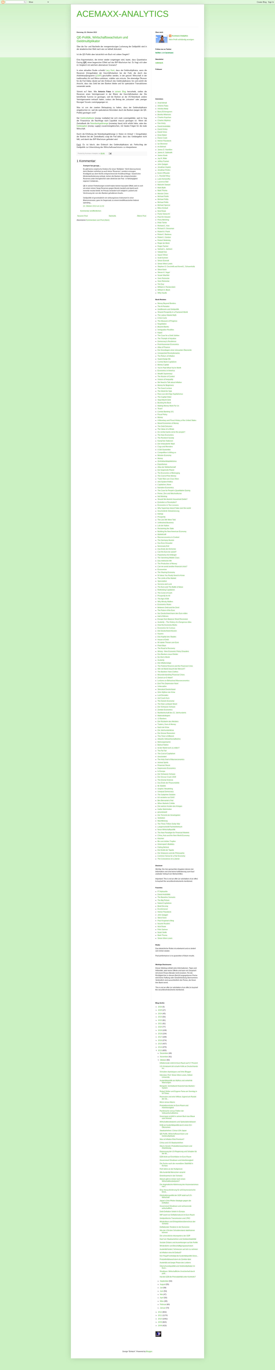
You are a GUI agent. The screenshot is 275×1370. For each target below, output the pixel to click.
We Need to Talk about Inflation (170, 382)
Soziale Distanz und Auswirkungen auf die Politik (179, 1243)
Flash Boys (162, 645)
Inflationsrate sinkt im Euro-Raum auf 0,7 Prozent (179, 1063)
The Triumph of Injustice (167, 339)
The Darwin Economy (166, 701)
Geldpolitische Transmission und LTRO (175, 1218)
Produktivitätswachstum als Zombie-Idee (175, 1259)
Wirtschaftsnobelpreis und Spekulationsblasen (178, 1122)
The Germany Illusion (166, 540)
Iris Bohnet (162, 147)
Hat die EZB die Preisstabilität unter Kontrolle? (178, 1277)
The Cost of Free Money (167, 476)
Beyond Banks (163, 327)
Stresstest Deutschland (166, 689)
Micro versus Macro (167, 1102)
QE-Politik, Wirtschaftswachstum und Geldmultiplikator (174, 1135)
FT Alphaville (163, 892)
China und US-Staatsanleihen (171, 1143)
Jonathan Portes (164, 170)
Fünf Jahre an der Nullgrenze (171, 1169)
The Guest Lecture (165, 388)
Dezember (164, 1053)
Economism (162, 570)
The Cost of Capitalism (166, 754)
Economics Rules (164, 604)
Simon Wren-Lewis (165, 264)
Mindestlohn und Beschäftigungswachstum (176, 1246)
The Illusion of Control (166, 377)
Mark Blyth (162, 188)
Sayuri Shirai (163, 255)
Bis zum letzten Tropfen (167, 841)
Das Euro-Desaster (165, 543)
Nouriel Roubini (164, 924)
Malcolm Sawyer (164, 185)
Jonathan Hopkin (164, 167)
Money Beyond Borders (167, 303)
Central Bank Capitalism (167, 362)
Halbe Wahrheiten (165, 809)
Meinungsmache (164, 742)
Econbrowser (163, 909)
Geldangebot (82, 126)
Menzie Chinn (163, 194)
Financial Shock (164, 765)
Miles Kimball (163, 208)
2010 (160, 1319)
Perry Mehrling (163, 220)
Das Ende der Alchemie (167, 549)
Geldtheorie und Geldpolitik (168, 309)
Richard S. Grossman (166, 229)
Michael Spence (164, 205)
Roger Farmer (163, 246)
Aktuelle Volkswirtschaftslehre (169, 739)
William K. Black (164, 290)
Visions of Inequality (165, 379)
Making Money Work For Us (168, 406)
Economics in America (166, 371)
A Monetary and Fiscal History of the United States (177, 420)
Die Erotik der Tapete (166, 850)
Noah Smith (162, 932)
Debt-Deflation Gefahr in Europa (172, 1212)
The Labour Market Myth (167, 315)
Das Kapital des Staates (167, 637)
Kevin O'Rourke (164, 173)
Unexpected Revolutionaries (169, 353)
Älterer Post (141, 216)
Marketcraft (162, 534)
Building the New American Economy (172, 532)
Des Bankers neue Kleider (168, 654)
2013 (160, 1050)
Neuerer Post (82, 216)
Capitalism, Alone (164, 485)
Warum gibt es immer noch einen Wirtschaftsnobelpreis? (172, 1180)
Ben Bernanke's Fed (165, 800)
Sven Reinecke (163, 278)
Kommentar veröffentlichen (90, 211)
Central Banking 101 (166, 412)
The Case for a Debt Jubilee (168, 336)
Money (160, 417)
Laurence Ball (163, 182)
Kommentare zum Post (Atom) (97, 220)
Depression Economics (167, 768)
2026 (160, 1007)
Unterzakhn (162, 686)
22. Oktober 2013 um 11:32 (93, 206)
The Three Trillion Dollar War (169, 824)
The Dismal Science (165, 780)
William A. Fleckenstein (166, 287)
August (163, 1284)
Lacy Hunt (110, 70)
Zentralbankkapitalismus (167, 461)
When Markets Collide (166, 803)
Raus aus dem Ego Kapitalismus (170, 394)
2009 (160, 1322)
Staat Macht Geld (164, 400)
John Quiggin (163, 164)
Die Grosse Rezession (166, 733)
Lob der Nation (163, 526)
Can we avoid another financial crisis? (172, 566)
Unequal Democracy (166, 792)
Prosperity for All (164, 596)
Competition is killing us (167, 453)
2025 (160, 1010)
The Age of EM (163, 599)
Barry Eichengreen (165, 112)
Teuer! (160, 409)
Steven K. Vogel (164, 272)
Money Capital (163, 365)
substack (159, 63)
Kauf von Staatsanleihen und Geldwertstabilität (178, 1239)
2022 (160, 1020)
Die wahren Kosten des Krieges (170, 806)
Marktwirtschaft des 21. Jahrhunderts (172, 713)
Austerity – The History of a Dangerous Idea (174, 622)
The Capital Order (164, 397)
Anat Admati (162, 103)
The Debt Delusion (165, 426)
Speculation (162, 581)
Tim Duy (161, 284)
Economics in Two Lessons (168, 505)
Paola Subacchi (164, 214)
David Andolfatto (164, 126)
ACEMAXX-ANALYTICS (123, 14)
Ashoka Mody (163, 109)
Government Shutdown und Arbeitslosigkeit (176, 1160)
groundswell (162, 812)
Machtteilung (163, 821)
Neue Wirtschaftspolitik (166, 830)
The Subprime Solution (166, 795)
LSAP (98, 76)
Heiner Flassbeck (164, 141)
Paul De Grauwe (164, 217)
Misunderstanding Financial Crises (171, 675)
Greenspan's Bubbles (166, 844)
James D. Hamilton (165, 150)
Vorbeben (161, 818)
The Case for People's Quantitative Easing (174, 491)
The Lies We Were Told (167, 520)
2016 (160, 1040)
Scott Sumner (163, 258)
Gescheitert (162, 757)
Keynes (160, 634)
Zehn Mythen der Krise (166, 692)
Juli (161, 1288)
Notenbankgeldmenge (99, 123)
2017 (160, 1037)
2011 (160, 1315)
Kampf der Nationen (165, 441)
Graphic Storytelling (165, 789)
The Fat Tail (162, 751)
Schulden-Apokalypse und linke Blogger (175, 1072)
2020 (160, 1027)
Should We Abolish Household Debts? (172, 499)
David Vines (162, 132)
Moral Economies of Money (168, 423)
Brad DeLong (163, 906)
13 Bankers (162, 719)
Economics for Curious (166, 628)
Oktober (163, 1060)
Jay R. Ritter (162, 158)
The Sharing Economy (166, 572)
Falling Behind (163, 847)
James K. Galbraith (165, 153)
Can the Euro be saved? (167, 552)
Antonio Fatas (163, 106)
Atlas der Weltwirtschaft (167, 467)
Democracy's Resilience (167, 341)
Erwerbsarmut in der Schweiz (171, 1176)
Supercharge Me (164, 359)
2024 (160, 1014)
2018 (160, 1034)
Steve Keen (162, 270)
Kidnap (160, 514)
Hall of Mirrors (163, 616)
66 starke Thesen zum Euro (168, 642)
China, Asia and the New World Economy (173, 835)
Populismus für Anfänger (167, 555)
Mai (161, 1294)
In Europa (161, 771)
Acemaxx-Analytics (180, 36)
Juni (162, 1291)
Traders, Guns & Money (167, 724)
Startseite (112, 216)
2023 (160, 1017)
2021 (160, 1024)
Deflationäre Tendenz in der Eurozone (174, 1227)
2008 (160, 1326)
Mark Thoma (162, 191)
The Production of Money (167, 564)
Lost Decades (163, 695)
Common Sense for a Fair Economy (171, 856)
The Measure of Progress (167, 321)
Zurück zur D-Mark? (165, 678)
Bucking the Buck (164, 403)
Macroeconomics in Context (168, 537)
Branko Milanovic (164, 115)
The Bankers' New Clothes (168, 672)
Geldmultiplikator (87, 118)
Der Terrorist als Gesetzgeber (169, 815)
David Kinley (162, 129)
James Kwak (162, 155)
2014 (160, 1047)
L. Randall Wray (164, 176)
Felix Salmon (163, 930)
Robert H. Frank (164, 232)
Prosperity (161, 517)
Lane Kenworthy (164, 179)
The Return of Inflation (166, 356)
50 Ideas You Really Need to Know (171, 575)
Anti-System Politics (165, 482)
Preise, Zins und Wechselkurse (170, 494)
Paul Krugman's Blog (166, 921)
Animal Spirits (163, 762)
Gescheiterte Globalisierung (168, 511)
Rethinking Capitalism (166, 590)
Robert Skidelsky (164, 240)
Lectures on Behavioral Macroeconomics (173, 681)
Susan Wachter (163, 275)
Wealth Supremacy (165, 374)
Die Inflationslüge (164, 663)
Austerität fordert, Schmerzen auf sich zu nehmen (179, 1249)
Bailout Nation (163, 745)
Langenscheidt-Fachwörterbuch (170, 827)
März (162, 1301)
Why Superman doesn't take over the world (174, 508)
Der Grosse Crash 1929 (167, 777)
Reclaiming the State (166, 528)
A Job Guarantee (164, 450)
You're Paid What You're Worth (169, 368)
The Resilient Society (166, 438)
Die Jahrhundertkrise (166, 730)
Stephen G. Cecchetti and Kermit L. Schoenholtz (176, 267)
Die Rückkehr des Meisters (168, 721)
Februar (163, 1304)
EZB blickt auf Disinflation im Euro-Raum (175, 1157)
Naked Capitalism (164, 903)
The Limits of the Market (167, 578)
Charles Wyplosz (164, 120)
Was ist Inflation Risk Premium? (172, 1139)
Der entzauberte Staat (166, 444)
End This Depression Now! (168, 683)
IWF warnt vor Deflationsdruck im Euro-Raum (177, 1215)
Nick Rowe (162, 211)
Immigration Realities (166, 330)
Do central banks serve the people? (171, 432)
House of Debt (163, 640)
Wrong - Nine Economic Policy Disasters (173, 651)
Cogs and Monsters (165, 447)
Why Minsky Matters (165, 602)
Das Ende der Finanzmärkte (168, 783)
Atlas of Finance (164, 347)
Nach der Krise (163, 727)
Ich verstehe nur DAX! (166, 797)
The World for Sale (165, 391)
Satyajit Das (162, 252)
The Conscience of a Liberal (168, 859)
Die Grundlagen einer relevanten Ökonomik (174, 350)
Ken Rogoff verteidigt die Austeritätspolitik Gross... (179, 1256)
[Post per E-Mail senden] (109, 153)
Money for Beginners (166, 385)
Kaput (160, 333)
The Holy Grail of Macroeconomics (171, 759)
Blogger (149, 1352)
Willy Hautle (162, 293)
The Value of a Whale (166, 429)
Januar (163, 1308)
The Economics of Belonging (169, 473)
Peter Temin (162, 223)
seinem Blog (120, 91)
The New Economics (166, 435)
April (162, 1298)
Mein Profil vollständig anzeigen (181, 40)
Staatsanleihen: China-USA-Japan (173, 1131)
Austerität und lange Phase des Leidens (175, 1263)
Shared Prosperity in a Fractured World (173, 312)
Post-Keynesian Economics (168, 344)
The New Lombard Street (167, 704)
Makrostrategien (164, 716)
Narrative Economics (166, 488)
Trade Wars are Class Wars (168, 479)
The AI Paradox (163, 306)
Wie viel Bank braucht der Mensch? (171, 669)
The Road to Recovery (166, 648)
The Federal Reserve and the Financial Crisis (175, 666)
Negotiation (162, 324)
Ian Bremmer (163, 144)
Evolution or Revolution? (167, 502)
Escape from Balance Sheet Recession (173, 619)
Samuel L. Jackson (165, 249)
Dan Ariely (162, 123)
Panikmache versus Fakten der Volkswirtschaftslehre (172, 1112)
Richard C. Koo (163, 226)
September (164, 1281)
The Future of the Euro (166, 610)
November (164, 1057)
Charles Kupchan (164, 117)
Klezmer (161, 838)
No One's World (164, 657)
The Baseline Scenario (166, 897)
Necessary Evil (163, 546)
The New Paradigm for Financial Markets (173, 833)
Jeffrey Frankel (163, 161)
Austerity (161, 660)
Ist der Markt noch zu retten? (168, 748)
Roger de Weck (164, 243)
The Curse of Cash (165, 593)
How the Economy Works (167, 625)
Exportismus (162, 464)
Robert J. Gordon (164, 237)
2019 (160, 1030)
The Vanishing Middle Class (168, 558)
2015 (160, 1044)
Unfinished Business (166, 523)
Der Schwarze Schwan (166, 707)
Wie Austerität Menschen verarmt (172, 1172)
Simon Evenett (163, 261)
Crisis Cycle (162, 318)
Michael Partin (163, 196)
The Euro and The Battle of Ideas (170, 587)
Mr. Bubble (162, 786)
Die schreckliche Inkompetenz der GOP (175, 1236)
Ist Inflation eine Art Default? (170, 1253)
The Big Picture (163, 900)
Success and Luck (165, 584)
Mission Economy (164, 455)
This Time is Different (166, 736)
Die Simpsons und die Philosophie (171, 853)
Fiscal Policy (162, 415)
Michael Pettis (163, 199)
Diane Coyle (162, 138)
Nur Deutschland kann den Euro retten (172, 613)
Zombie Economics (165, 710)
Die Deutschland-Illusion (167, 631)
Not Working (162, 496)
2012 (160, 1312)
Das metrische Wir (165, 561)
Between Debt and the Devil (168, 607)
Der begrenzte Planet (166, 470)
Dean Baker (162, 135)
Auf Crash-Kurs (163, 698)
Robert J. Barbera (164, 234)
